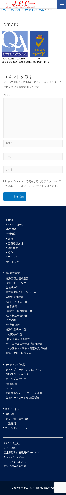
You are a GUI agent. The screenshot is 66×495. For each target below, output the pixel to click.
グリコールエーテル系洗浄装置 (24, 343)
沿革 (10, 252)
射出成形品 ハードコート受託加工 (25, 393)
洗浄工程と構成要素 (17, 278)
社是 (10, 238)
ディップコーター (16, 378)
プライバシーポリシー (17, 428)
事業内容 (11, 229)
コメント (8, 95)
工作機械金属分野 (17, 315)
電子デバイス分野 (17, 302)
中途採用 (11, 423)
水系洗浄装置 (14, 334)
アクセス (13, 257)
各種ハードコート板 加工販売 (22, 397)
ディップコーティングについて (23, 369)
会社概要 (13, 248)
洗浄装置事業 (12, 273)
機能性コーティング (17, 374)
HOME (10, 220)
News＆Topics (14, 224)
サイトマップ (13, 261)
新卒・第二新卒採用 (17, 418)
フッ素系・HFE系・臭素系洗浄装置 (27, 348)
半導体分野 (13, 324)
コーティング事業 (15, 364)
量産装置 (12, 383)
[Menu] (61, 4)
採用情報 (10, 413)
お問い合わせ (12, 409)
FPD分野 (12, 320)
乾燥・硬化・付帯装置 (18, 353)
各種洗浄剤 (12, 287)
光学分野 (12, 306)
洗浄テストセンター (17, 283)
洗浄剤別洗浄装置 (16, 329)
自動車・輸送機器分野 (19, 311)
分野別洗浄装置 (15, 296)
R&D (9, 388)
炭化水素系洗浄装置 (18, 339)
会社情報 (11, 233)
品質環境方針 (15, 243)
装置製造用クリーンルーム (21, 292)
